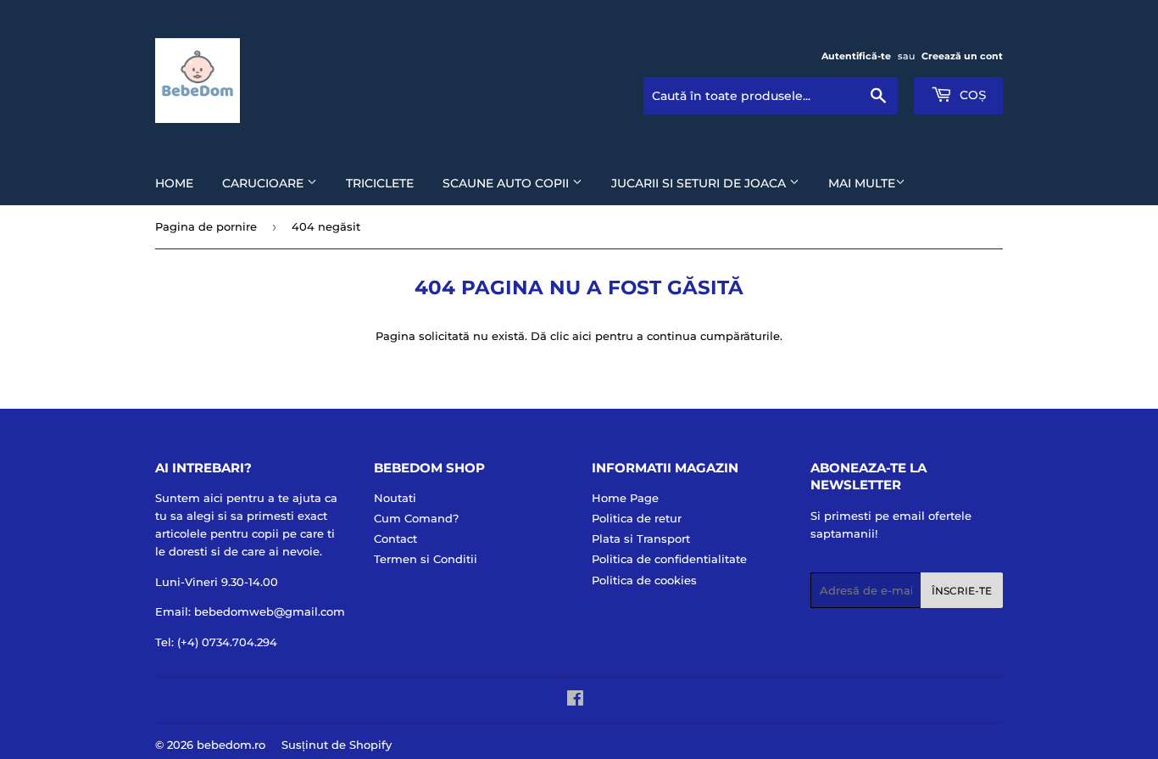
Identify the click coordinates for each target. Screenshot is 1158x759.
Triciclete (380, 183)
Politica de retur (637, 518)
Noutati (395, 498)
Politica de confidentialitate (669, 559)
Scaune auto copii (507, 183)
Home (174, 183)
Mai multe (861, 183)
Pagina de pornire (206, 226)
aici (582, 336)
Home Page (625, 498)
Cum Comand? (416, 518)
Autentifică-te (856, 56)
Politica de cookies (644, 580)
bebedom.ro (231, 744)
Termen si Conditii (425, 559)
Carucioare (264, 183)
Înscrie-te (962, 590)
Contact (395, 538)
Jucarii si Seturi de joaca (700, 183)
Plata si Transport (641, 538)
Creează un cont (962, 56)
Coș (971, 95)
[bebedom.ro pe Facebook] (575, 700)
